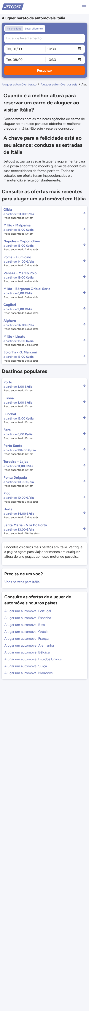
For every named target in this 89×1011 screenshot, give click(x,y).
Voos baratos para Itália (22, 582)
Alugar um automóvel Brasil (25, 625)
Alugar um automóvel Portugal (27, 611)
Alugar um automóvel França (26, 638)
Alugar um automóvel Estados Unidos (33, 659)
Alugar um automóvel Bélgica (27, 652)
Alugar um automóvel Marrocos (28, 673)
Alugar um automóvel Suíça (25, 666)
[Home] (13, 7)
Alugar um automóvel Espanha (27, 618)
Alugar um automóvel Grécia (26, 632)
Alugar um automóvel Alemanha (29, 645)
